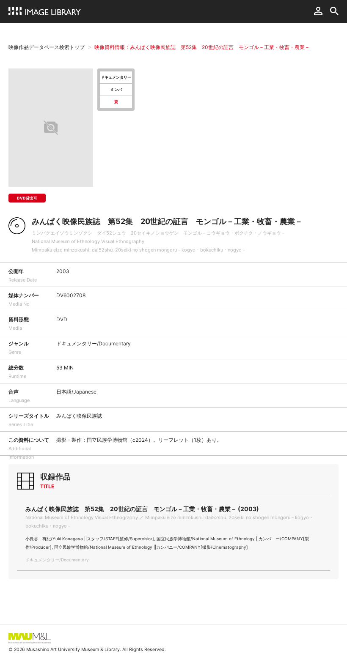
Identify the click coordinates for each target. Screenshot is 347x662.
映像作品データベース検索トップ (46, 47)
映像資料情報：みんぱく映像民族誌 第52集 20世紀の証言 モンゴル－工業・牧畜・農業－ (202, 47)
